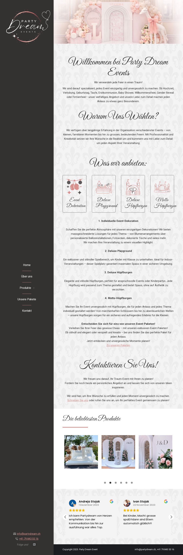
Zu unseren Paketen (118, 345)
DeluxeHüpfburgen (136, 203)
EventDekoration (75, 203)
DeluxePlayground (106, 203)
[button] (171, 517)
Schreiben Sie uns (77, 400)
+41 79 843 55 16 (28, 538)
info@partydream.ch (28, 533)
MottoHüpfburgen (165, 203)
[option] (81, 455)
